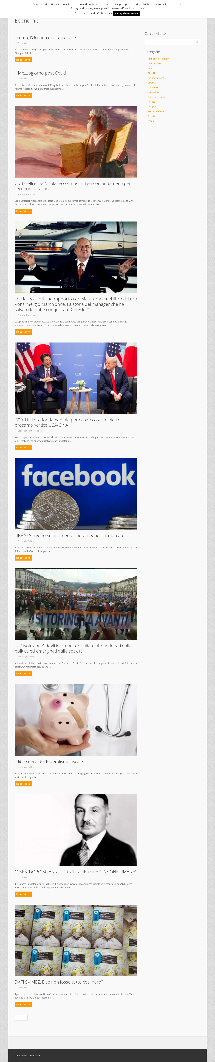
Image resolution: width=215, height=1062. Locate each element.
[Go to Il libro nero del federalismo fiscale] (76, 719)
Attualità (21, 194)
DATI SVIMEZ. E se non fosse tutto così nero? (59, 982)
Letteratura (153, 92)
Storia (151, 120)
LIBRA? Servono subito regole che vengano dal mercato (70, 535)
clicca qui (105, 13)
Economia (22, 43)
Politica (31, 430)
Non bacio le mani (157, 96)
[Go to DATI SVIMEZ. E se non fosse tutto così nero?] (76, 940)
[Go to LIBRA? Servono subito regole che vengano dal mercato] (76, 494)
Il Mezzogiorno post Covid (40, 73)
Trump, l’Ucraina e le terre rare (45, 37)
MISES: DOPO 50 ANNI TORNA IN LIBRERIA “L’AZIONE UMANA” (75, 872)
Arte (150, 68)
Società (38, 430)
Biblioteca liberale (157, 77)
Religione (152, 106)
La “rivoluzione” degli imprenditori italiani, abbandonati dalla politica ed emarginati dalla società (73, 648)
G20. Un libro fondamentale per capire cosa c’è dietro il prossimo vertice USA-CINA (69, 422)
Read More (23, 59)
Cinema (152, 82)
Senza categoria (156, 111)
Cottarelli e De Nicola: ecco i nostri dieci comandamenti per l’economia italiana (73, 186)
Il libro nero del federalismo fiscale (49, 761)
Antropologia (154, 63)
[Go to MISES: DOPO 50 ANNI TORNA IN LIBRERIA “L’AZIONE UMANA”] (76, 830)
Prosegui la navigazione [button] (126, 13)
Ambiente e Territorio (159, 58)
